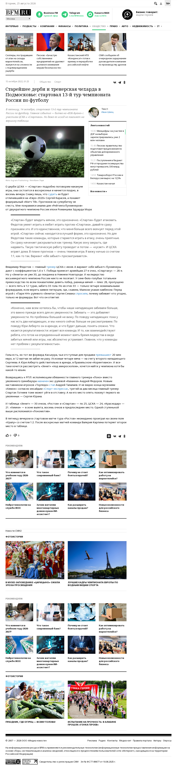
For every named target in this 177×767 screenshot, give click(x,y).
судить (52, 194)
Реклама (92, 740)
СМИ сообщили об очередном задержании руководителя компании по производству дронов (112, 60)
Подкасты (29, 26)
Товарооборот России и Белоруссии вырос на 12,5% (106, 176)
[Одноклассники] (124, 82)
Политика (81, 26)
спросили (81, 293)
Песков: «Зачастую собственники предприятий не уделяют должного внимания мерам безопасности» (50, 61)
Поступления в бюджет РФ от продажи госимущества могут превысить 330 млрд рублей (106, 165)
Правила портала (142, 740)
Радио (102, 740)
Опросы (167, 740)
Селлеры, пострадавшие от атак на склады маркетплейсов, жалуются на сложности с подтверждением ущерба (19, 63)
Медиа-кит (125, 740)
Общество (99, 26)
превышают (103, 354)
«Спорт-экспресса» (55, 388)
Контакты (112, 740)
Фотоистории (14, 536)
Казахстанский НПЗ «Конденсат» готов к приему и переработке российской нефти (80, 60)
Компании (47, 26)
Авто (125, 26)
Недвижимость (142, 26)
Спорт (57, 81)
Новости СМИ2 (13, 530)
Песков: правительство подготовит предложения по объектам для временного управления (106, 150)
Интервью (12, 26)
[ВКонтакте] (115, 82)
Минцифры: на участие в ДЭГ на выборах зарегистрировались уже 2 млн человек (107, 135)
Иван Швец (107, 112)
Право (114, 26)
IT (158, 26)
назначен (43, 381)
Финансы (64, 26)
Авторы (157, 740)
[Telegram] (120, 82)
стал (52, 385)
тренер (51, 266)
